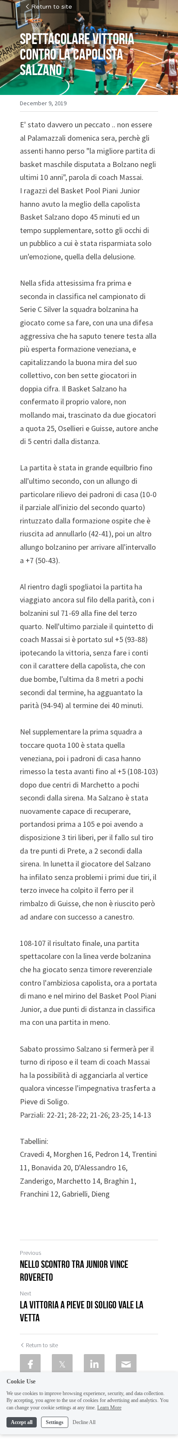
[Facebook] (30, 1364)
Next (25, 1293)
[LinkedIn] (94, 1364)
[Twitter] (62, 1364)
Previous (30, 1253)
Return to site (51, 7)
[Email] (126, 1364)
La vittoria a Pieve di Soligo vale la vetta (81, 1311)
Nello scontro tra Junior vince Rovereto (74, 1271)
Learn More (109, 1408)
